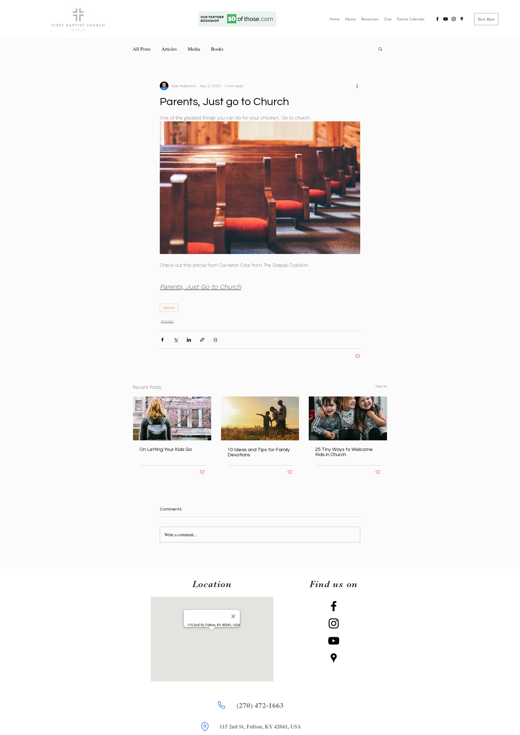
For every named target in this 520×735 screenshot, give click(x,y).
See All (381, 386)
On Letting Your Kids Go (165, 449)
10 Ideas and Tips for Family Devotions (258, 452)
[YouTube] (445, 19)
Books (217, 49)
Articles (169, 49)
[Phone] (221, 705)
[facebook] (437, 19)
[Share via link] (202, 339)
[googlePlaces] (461, 19)
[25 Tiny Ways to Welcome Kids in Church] (348, 418)
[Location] (204, 726)
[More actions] (357, 86)
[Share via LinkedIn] (188, 339)
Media (194, 49)
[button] (486, 19)
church (169, 307)
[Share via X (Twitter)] (175, 339)
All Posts (142, 49)
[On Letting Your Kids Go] (172, 418)
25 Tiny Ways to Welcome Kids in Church (344, 452)
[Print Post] (215, 339)
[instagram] (453, 19)
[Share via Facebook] (162, 339)
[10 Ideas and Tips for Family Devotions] (260, 418)
